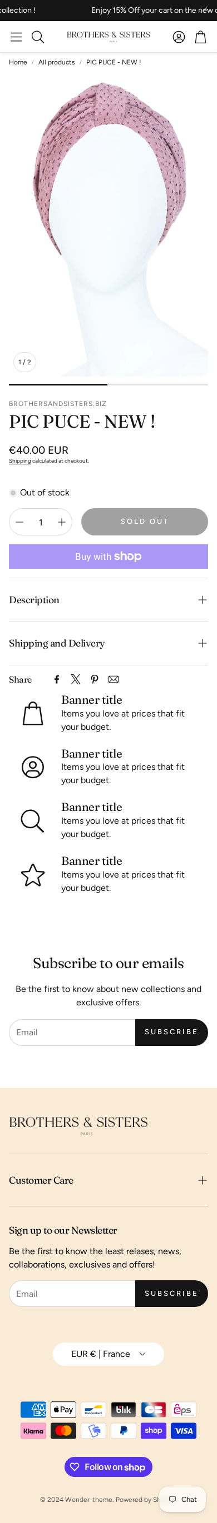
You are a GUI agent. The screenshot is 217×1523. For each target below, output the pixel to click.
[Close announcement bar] (206, 8)
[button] (16, 36)
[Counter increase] (62, 522)
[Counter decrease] (19, 522)
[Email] (113, 679)
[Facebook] (57, 679)
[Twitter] (76, 679)
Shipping (20, 460)
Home (18, 62)
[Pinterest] (95, 679)
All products (56, 62)
